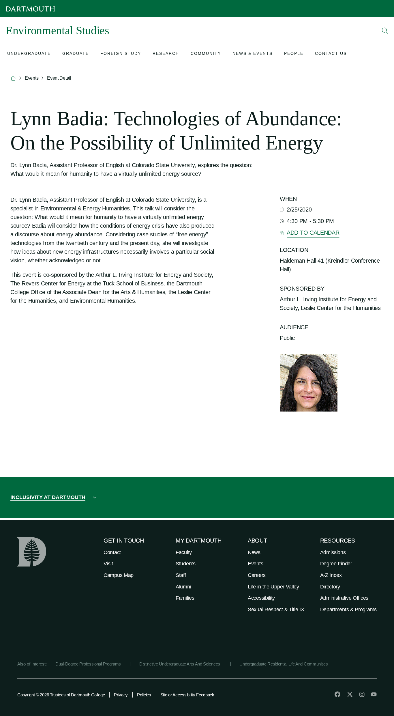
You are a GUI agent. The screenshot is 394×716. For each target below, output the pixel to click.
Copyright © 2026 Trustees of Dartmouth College (61, 694)
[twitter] (350, 694)
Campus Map (119, 575)
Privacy (121, 694)
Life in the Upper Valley (273, 587)
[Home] (13, 78)
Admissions (333, 552)
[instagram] (362, 694)
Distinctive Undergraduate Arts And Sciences (180, 663)
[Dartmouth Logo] (30, 9)
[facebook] (337, 694)
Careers (257, 575)
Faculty (184, 552)
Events (255, 564)
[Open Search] (385, 30)
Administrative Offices (344, 598)
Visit (108, 564)
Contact (112, 552)
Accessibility (261, 598)
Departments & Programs (348, 609)
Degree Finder (336, 564)
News (254, 552)
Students (186, 564)
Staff (181, 575)
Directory (330, 587)
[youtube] (374, 694)
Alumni (183, 587)
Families (185, 598)
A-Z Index (331, 575)
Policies (144, 694)
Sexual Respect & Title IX (276, 609)
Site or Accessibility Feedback (187, 694)
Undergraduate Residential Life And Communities (283, 663)
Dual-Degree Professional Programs (88, 663)
